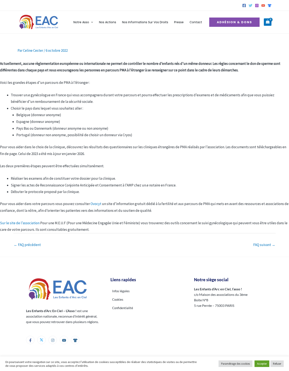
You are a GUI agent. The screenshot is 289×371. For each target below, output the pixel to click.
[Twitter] (250, 5)
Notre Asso (81, 22)
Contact (196, 22)
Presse (179, 22)
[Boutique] (75, 340)
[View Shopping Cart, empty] (267, 22)
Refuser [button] (277, 364)
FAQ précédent (27, 244)
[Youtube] (64, 340)
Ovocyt (96, 203)
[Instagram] (257, 5)
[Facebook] (244, 5)
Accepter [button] (262, 364)
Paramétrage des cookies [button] (235, 364)
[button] (91, 22)
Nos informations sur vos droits (145, 22)
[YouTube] (263, 5)
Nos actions (107, 22)
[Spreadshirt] (269, 5)
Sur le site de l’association (20, 223)
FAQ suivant (264, 244)
